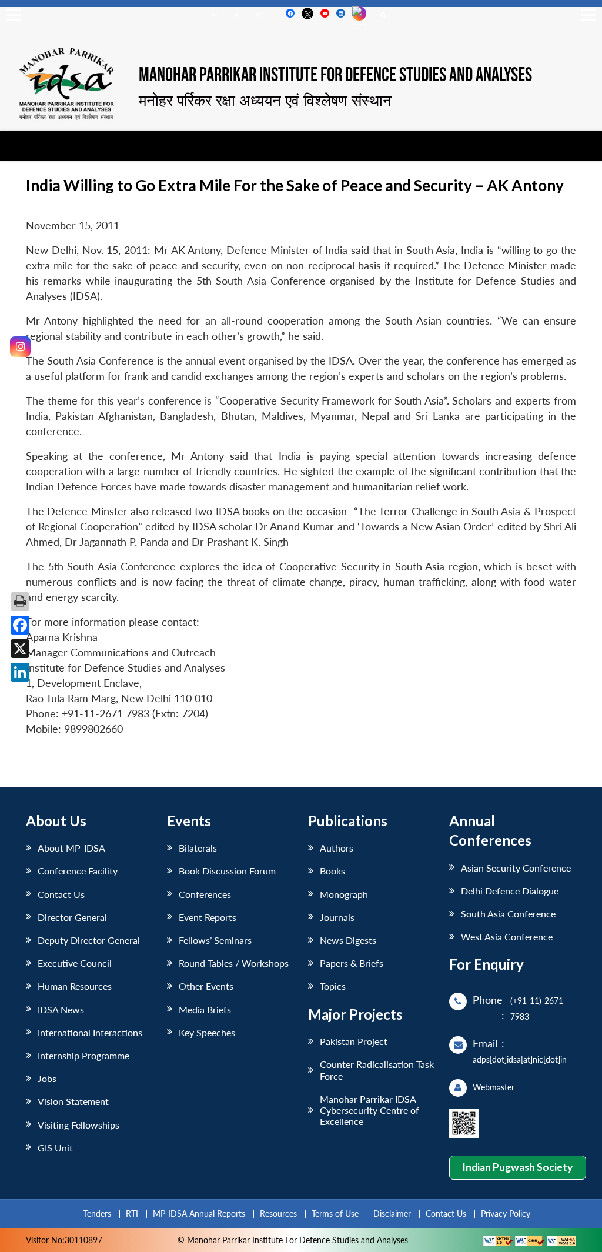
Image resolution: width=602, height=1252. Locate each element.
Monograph (344, 894)
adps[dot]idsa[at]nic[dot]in (520, 1059)
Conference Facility (78, 870)
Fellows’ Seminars (215, 940)
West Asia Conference (507, 936)
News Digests (348, 940)
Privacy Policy (505, 1213)
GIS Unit (55, 1147)
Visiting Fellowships (78, 1124)
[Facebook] (20, 625)
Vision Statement (73, 1101)
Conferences (205, 894)
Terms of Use (335, 1213)
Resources (278, 1213)
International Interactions (90, 1032)
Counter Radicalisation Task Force (377, 1070)
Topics (333, 985)
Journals (337, 917)
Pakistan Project (353, 1041)
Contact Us (61, 894)
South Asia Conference (508, 913)
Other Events (206, 985)
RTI (132, 1213)
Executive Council (75, 963)
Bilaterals (198, 847)
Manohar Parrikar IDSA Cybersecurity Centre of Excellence (369, 1110)
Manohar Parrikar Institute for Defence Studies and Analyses (335, 76)
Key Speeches (207, 1032)
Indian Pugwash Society (517, 1167)
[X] (20, 648)
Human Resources (75, 985)
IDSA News (61, 1009)
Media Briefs (205, 1009)
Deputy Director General (89, 940)
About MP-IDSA (71, 847)
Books (332, 870)
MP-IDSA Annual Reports (199, 1213)
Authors (336, 847)
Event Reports (207, 917)
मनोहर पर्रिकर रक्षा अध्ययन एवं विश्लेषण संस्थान (265, 100)
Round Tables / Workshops (234, 963)
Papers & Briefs (351, 963)
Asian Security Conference (516, 867)
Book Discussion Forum (227, 870)
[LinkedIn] (20, 672)
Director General (72, 917)
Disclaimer (392, 1213)
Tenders (97, 1213)
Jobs (47, 1078)
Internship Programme (83, 1055)
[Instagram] (20, 346)
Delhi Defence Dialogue (509, 890)
